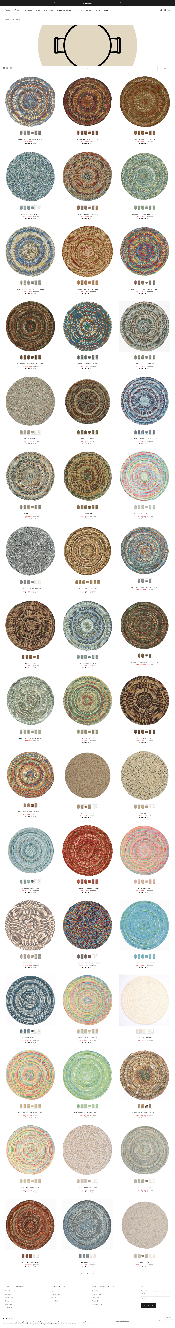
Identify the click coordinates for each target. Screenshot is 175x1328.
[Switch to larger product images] (4, 68)
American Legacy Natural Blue (30, 289)
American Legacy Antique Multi (87, 139)
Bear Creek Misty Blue (30, 513)
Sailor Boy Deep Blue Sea (144, 963)
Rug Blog (54, 1291)
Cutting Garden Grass (87, 1038)
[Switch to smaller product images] (7, 68)
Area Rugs (27, 10)
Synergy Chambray (30, 1038)
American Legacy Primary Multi (145, 289)
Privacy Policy (71, 1324)
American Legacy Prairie (145, 364)
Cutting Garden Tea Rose (144, 888)
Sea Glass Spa (30, 439)
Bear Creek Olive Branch (30, 738)
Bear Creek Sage (87, 738)
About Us (8, 1294)
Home (7, 20)
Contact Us (8, 1308)
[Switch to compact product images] (11, 68)
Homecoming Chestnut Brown (30, 364)
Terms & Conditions (11, 1291)
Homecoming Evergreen (144, 139)
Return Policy (9, 1298)
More (106, 10)
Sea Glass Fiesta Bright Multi (87, 963)
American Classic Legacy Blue (144, 587)
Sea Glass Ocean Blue (30, 214)
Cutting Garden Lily (30, 1187)
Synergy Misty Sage (30, 888)
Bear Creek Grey (30, 963)
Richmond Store (97, 1304)
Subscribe (148, 1305)
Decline (161, 1321)
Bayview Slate (87, 1262)
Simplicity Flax (87, 813)
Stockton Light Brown (87, 1187)
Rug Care (53, 1298)
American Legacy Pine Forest (144, 214)
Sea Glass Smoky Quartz (30, 588)
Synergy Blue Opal (145, 1187)
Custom (78, 10)
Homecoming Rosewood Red (87, 888)
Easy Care (48, 10)
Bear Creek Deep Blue (87, 364)
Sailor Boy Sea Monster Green (87, 1112)
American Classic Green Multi (144, 662)
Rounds (18, 20)
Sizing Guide (54, 1301)
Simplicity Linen (145, 1262)
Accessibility (9, 1304)
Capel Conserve (64, 10)
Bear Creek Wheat (87, 513)
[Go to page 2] (100, 1273)
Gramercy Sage (87, 439)
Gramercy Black (144, 738)
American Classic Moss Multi (144, 1112)
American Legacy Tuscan (87, 214)
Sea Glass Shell (145, 813)
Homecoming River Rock (87, 588)
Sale (38, 10)
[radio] (21, 132)
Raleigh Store (96, 1301)
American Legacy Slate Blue (30, 139)
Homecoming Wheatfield (87, 289)
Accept (142, 1321)
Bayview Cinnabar (30, 1262)
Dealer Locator (93, 10)
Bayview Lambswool (145, 1038)
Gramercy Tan (30, 663)
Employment (9, 1301)
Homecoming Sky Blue (87, 663)
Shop (12, 20)
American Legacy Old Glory (144, 439)
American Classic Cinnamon (30, 812)
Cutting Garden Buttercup (30, 1112)
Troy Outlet (95, 1298)
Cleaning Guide (55, 1294)
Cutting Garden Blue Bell (144, 513)
